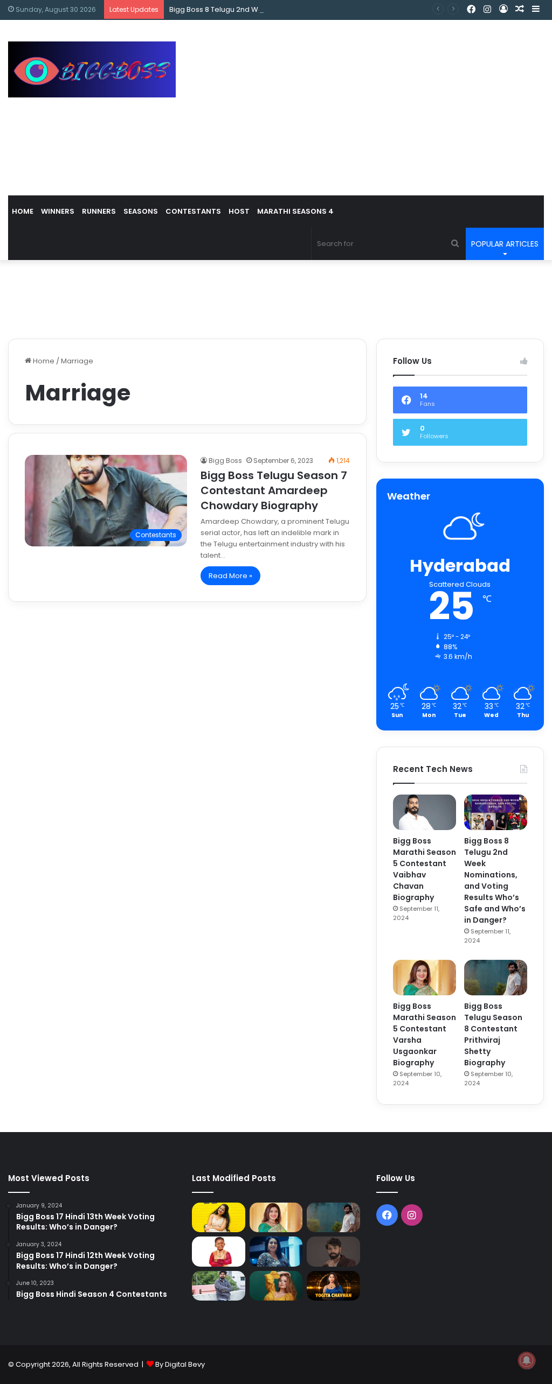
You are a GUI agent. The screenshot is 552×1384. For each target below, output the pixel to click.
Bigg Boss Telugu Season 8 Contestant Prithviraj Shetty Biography (493, 1034)
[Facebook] (471, 9)
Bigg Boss (225, 460)
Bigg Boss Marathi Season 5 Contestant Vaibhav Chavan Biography (424, 869)
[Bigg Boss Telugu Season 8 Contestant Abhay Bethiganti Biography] (218, 1286)
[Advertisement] (371, 106)
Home (22, 211)
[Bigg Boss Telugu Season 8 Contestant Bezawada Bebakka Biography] (276, 1251)
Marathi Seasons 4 (295, 211)
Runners (99, 211)
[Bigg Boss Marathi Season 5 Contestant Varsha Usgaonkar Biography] (424, 977)
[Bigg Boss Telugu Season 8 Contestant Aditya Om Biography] (333, 1252)
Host (239, 211)
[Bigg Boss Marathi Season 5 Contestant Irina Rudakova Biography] (276, 1286)
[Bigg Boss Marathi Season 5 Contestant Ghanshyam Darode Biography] (218, 1251)
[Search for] (455, 244)
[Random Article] (520, 9)
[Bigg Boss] (92, 69)
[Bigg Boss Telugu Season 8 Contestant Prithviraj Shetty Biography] (495, 977)
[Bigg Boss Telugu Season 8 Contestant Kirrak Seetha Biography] (218, 1218)
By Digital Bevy (180, 1364)
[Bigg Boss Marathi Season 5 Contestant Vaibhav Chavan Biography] (424, 812)
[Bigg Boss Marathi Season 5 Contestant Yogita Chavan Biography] (333, 1286)
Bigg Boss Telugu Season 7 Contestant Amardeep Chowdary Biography (274, 490)
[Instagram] (487, 9)
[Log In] (503, 9)
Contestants (193, 211)
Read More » (230, 576)
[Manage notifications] (526, 1360)
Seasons (140, 211)
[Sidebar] (536, 9)
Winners (57, 211)
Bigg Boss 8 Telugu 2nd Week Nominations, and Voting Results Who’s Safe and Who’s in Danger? (337, 9)
